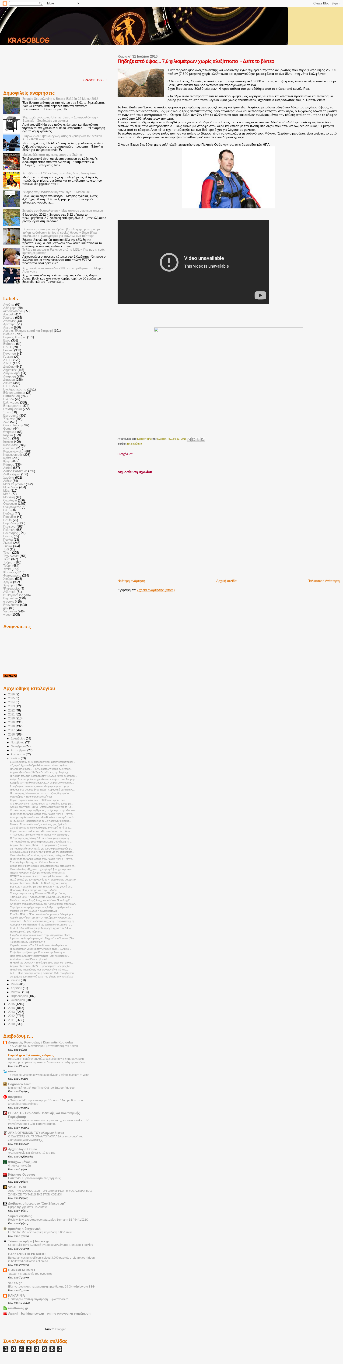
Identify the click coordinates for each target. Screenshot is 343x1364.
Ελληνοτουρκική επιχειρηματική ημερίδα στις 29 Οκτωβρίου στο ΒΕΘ (51, 1286)
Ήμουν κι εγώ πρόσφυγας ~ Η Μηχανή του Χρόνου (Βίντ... (43, 938)
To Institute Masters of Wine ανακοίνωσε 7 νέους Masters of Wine (48, 1075)
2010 (12, 1024)
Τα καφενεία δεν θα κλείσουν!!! (27, 941)
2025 (12, 698)
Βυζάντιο (9, 343)
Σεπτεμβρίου (19, 750)
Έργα (7, 412)
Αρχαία (8, 327)
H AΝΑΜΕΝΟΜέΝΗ (21, 1270)
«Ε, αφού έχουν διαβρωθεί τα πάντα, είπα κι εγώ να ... (40, 765)
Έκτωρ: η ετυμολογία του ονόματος (30, 1273)
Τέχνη (7, 552)
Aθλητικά (9, 592)
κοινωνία (9, 448)
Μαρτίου (16, 992)
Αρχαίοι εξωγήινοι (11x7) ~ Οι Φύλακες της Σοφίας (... (40, 772)
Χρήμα (7, 582)
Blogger (60, 1329)
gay (5, 608)
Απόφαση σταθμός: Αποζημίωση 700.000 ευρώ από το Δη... (43, 903)
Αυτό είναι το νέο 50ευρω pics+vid (29, 959)
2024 (12, 702)
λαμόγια (8, 477)
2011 (12, 1020)
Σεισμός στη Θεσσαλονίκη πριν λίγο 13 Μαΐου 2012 (57, 192)
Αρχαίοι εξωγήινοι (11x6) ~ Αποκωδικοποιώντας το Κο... (41, 806)
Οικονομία (10, 503)
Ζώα (6, 422)
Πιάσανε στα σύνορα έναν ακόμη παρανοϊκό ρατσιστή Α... (42, 789)
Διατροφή (9, 376)
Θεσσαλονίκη (12, 425)
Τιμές (6, 559)
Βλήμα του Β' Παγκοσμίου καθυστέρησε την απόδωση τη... (43, 865)
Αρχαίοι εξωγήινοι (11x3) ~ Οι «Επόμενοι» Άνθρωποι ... (41, 917)
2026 (12, 694)
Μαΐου (15, 984)
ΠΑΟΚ (7, 520)
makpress (15, 1096)
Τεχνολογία (11, 556)
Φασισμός (10, 572)
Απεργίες (9, 321)
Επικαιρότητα (134, 443)
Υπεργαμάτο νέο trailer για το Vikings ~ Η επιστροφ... (40, 834)
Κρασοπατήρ (144, 438)
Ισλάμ (7, 438)
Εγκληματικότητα (14, 389)
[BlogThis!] (193, 439)
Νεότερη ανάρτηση (131, 581)
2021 (12, 714)
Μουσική (9, 497)
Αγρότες (8, 304)
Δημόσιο (8, 366)
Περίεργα (9, 526)
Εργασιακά (10, 415)
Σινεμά (7, 543)
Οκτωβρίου (18, 746)
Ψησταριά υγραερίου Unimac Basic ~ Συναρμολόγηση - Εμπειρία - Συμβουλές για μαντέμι (60, 119)
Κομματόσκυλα (13, 451)
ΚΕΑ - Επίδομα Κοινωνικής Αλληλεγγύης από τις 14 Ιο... (41, 928)
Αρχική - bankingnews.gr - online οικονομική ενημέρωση (49, 1313)
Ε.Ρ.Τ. (7, 386)
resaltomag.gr (18, 1308)
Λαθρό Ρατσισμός (15, 471)
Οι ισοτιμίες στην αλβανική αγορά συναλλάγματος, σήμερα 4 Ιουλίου (50, 1245)
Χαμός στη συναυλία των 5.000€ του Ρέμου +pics (37, 800)
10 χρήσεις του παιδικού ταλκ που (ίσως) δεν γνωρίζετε (41, 976)
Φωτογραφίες (12, 575)
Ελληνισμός (11, 402)
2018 (12, 726)
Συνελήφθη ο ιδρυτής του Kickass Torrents (34, 862)
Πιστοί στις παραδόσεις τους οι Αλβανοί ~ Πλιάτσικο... (39, 969)
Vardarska (10, 611)
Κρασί (7, 458)
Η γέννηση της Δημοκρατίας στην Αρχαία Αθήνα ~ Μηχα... (42, 813)
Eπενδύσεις (11, 605)
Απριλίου (17, 988)
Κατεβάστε (10, 445)
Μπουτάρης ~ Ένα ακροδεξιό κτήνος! (31, 796)
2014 (12, 1008)
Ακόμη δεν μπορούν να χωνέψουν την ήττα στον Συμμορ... (43, 779)
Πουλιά (8, 539)
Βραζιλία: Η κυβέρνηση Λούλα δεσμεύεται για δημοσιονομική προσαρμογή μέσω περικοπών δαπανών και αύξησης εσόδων (46, 1060)
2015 (12, 1004)
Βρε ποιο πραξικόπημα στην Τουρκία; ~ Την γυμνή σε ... (41, 886)
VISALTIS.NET (18, 1187)
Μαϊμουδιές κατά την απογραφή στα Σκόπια (52, 154)
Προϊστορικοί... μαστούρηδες (26, 931)
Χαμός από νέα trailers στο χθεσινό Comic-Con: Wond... (41, 831)
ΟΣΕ (6, 510)
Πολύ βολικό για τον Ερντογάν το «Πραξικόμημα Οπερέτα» (43, 879)
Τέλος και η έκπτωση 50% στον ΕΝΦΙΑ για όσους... (39, 893)
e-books (8, 601)
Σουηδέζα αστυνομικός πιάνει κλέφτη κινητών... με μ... (40, 786)
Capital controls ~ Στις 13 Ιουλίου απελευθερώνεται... (39, 945)
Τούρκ (7, 565)
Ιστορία (8, 441)
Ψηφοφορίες (11, 588)
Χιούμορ (8, 578)
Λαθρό (7, 468)
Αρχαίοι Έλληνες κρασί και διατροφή (28, 330)
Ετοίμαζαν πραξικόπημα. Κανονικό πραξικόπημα (37, 952)
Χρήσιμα (9, 585)
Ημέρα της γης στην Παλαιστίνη (28, 1207)
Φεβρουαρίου (20, 996)
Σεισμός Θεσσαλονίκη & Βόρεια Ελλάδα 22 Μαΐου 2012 (60, 98)
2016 (12, 734)
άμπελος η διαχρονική (24, 1228)
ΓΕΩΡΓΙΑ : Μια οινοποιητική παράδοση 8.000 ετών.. (40, 1232)
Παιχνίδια (9, 516)
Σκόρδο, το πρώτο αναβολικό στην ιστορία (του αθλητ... (41, 935)
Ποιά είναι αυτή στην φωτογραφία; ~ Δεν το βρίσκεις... (40, 955)
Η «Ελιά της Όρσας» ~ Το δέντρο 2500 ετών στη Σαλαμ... (42, 962)
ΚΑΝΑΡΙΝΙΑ (16, 1295)
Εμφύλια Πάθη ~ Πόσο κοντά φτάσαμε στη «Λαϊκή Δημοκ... (43, 914)
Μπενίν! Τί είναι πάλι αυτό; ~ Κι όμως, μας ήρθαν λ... (39, 824)
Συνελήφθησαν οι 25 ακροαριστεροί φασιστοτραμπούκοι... (42, 761)
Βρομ (6, 340)
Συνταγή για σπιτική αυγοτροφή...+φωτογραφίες (38, 1299)
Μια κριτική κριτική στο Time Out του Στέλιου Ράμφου (41, 1087)
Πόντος (8, 536)
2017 (12, 730)
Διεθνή (7, 383)
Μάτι (6, 490)
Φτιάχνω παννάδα (19, 1165)
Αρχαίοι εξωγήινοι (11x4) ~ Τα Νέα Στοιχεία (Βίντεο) (38, 883)
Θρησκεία (9, 432)
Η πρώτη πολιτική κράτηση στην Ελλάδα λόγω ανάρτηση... (43, 775)
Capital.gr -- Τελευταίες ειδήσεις (31, 1055)
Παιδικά (8, 513)
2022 (12, 710)
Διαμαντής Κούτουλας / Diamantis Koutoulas (40, 1042)
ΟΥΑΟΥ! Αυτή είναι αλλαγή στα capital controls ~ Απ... (40, 876)
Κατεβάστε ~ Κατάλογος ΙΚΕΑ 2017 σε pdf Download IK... (42, 782)
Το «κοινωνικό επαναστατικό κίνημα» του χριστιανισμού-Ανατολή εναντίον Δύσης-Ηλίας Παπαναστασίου (48, 1122)
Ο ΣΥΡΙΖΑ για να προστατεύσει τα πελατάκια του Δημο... (41, 803)
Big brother (10, 598)
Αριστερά (9, 324)
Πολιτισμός (10, 533)
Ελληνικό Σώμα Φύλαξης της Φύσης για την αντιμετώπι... (42, 851)
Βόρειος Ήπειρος (14, 337)
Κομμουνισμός (12, 454)
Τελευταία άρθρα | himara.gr (28, 1241)
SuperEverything (20, 1216)
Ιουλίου (16, 758)
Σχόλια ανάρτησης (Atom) (156, 590)
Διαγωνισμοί (11, 373)
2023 (12, 706)
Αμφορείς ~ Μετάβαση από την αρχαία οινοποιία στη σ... (41, 924)
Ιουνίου (16, 980)
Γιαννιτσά (9, 353)
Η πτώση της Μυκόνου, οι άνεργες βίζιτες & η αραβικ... (40, 793)
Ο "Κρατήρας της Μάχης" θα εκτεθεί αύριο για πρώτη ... (41, 838)
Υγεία (7, 569)
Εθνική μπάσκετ (14, 392)
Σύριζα (7, 546)
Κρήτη (7, 461)
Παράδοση (10, 523)
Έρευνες (9, 419)
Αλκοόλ (8, 314)
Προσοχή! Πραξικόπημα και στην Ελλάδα (33, 890)
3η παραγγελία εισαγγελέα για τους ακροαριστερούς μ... (41, 848)
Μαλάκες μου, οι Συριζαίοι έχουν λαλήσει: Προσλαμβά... (41, 900)
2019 (12, 722)
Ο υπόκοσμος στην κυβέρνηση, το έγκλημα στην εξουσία (42, 810)
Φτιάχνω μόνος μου (22, 1162)
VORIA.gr (15, 1283)
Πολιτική (8, 530)
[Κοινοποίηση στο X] (198, 439)
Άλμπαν (8, 317)
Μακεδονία (10, 487)
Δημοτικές (10, 370)
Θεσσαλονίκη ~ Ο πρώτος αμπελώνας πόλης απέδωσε (41, 855)
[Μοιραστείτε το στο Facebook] (202, 439)
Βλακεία (8, 334)
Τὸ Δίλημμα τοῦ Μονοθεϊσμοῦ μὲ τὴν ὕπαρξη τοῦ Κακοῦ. (43, 1046)
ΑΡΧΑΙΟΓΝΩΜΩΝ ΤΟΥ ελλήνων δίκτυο (36, 1133)
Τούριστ (8, 562)
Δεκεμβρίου (18, 738)
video (6, 614)
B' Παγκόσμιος (13, 595)
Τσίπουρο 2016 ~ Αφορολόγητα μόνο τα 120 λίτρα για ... (41, 896)
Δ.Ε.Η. (7, 360)
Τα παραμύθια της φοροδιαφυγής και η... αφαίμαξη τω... (41, 841)
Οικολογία (10, 500)
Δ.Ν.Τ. (7, 363)
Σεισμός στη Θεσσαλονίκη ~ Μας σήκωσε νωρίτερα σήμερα (62, 210)
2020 (12, 718)
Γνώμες (8, 357)
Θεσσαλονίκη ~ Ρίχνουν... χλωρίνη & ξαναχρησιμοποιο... (42, 869)
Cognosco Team (20, 1084)
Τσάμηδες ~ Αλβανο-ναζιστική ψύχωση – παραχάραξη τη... (43, 921)
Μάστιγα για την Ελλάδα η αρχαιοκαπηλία (33, 910)
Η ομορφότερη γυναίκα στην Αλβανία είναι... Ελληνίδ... (40, 948)
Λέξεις (7, 481)
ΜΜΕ (6, 494)
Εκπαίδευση (11, 396)
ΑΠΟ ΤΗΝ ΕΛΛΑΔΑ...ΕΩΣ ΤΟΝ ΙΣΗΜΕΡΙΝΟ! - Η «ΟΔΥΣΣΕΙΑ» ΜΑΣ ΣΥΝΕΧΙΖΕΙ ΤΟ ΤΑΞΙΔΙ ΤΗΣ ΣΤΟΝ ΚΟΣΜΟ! (50, 1192)
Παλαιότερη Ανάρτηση (324, 581)
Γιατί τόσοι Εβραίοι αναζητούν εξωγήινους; (34, 1178)
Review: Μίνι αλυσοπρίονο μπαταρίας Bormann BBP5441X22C (48, 1219)
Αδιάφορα (10, 308)
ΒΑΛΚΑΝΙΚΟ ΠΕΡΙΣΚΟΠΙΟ (27, 1254)
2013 (12, 1012)
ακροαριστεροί (13, 311)
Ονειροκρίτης (12, 507)
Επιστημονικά (12, 409)
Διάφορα (9, 379)
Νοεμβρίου (18, 742)
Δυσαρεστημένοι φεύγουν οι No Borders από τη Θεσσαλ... (43, 817)
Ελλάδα (8, 399)
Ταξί (6, 549)
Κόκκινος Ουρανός (21, 1174)
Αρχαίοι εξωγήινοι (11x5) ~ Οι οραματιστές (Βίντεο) (38, 845)
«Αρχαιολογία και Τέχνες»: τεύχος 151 (32, 1152)
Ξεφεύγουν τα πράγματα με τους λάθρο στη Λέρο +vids (41, 907)
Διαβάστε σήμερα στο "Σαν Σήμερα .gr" (37, 1203)
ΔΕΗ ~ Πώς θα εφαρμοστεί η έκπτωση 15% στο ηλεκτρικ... (43, 973)
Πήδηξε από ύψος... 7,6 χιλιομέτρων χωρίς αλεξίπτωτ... (41, 768)
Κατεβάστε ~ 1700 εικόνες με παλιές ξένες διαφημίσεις (59, 173)
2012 (12, 1016)
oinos (12, 1071)
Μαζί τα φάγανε (14, 484)
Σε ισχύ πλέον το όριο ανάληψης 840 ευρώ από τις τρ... (41, 827)
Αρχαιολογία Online (22, 1149)
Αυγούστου (18, 754)
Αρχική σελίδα (226, 581)
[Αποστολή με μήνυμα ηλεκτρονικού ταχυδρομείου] (189, 439)
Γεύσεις (8, 350)
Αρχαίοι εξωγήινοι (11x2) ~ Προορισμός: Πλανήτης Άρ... (41, 966)
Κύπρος (8, 464)
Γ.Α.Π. (7, 347)
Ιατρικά (8, 435)
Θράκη (7, 428)
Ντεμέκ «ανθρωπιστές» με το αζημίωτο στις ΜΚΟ (37, 872)
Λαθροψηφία (11, 474)
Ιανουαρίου (18, 1000)
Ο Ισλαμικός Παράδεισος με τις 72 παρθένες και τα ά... (40, 820)
